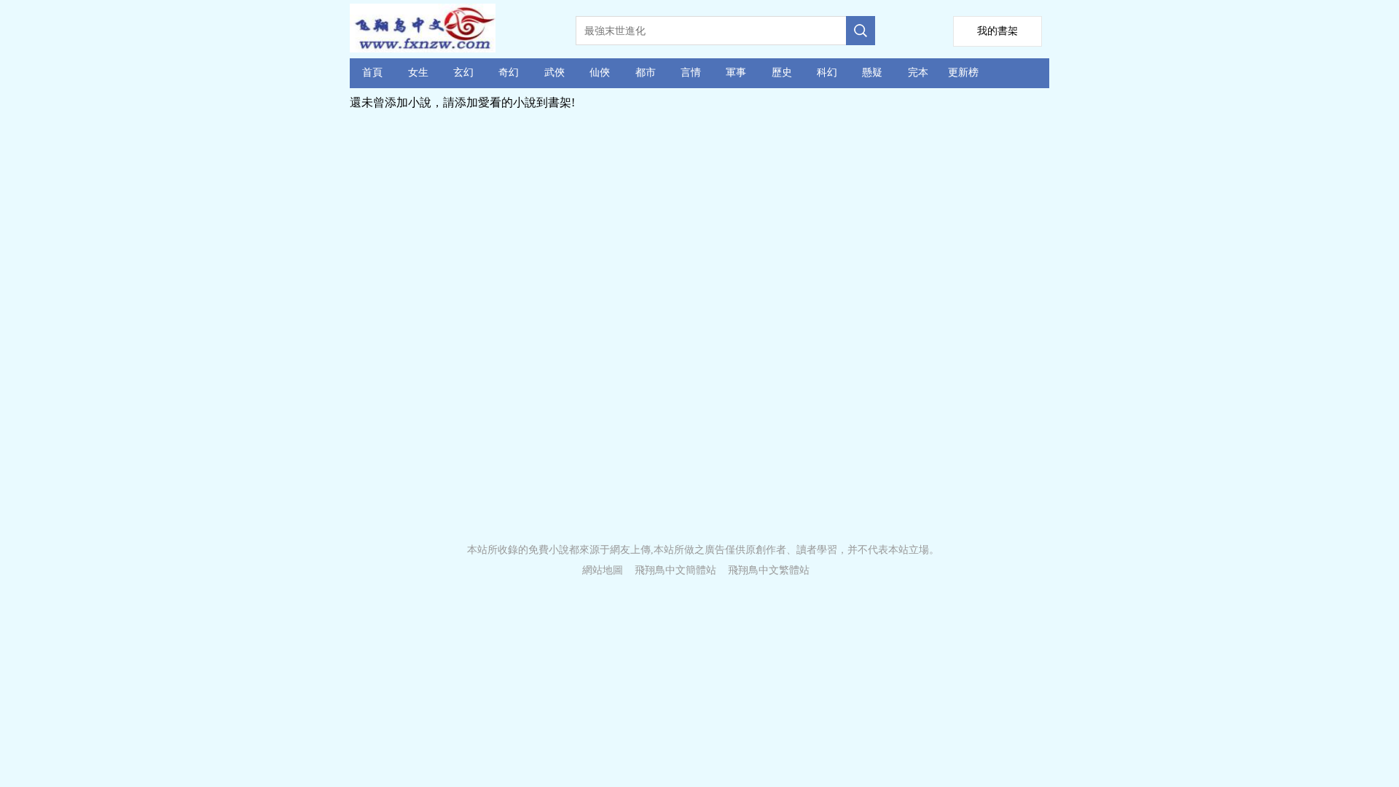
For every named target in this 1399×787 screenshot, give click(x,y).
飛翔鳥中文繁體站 (769, 570)
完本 (918, 72)
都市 (645, 72)
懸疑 (872, 72)
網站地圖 (602, 570)
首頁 (372, 72)
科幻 (827, 72)
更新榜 (963, 72)
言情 (691, 72)
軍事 (736, 72)
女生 (418, 72)
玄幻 (463, 72)
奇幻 (508, 72)
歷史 (782, 72)
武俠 (554, 72)
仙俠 (599, 72)
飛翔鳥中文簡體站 (675, 570)
